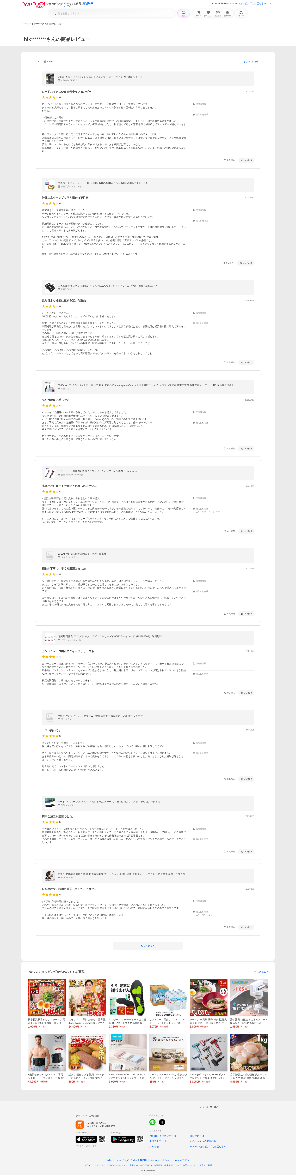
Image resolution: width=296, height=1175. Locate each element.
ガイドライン (146, 1165)
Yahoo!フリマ (182, 1160)
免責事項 (158, 1165)
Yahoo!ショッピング (117, 1160)
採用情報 (168, 1165)
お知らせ (154, 1146)
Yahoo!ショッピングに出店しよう (248, 3)
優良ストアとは (157, 1141)
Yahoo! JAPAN (220, 3)
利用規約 (134, 1165)
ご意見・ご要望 (204, 1165)
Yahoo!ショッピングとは (162, 1135)
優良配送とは (197, 1135)
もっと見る (260, 971)
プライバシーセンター (117, 1165)
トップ (24, 23)
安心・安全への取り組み (203, 1141)
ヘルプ (271, 3)
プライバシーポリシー (94, 1165)
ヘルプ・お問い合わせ (185, 1165)
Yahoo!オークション (161, 1160)
